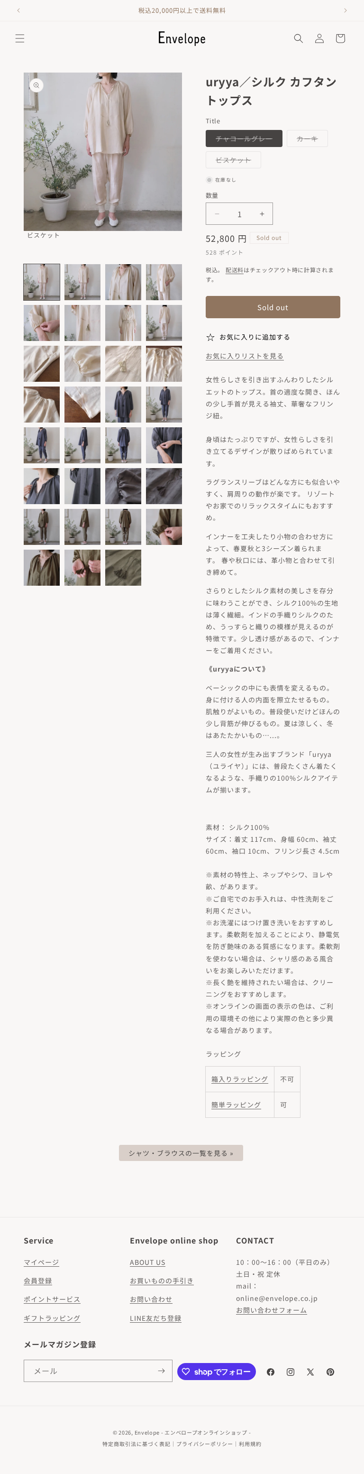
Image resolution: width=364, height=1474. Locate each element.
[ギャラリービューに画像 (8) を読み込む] (164, 323)
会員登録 (38, 1280)
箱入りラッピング (239, 1079)
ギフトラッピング (52, 1318)
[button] (19, 38)
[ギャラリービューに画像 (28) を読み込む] (164, 527)
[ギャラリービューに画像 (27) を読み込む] (123, 527)
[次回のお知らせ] (345, 10)
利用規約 (250, 1443)
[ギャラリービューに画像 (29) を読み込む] (42, 568)
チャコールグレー (247, 140)
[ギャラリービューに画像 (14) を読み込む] (82, 405)
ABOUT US (147, 1262)
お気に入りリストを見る (245, 355)
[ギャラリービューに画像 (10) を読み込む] (82, 364)
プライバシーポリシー (204, 1443)
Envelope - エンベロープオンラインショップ (191, 1432)
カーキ (311, 140)
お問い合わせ (151, 1299)
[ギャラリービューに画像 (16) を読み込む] (164, 405)
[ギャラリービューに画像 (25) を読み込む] (42, 527)
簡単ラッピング (236, 1104)
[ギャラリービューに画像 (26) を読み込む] (82, 527)
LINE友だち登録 (156, 1318)
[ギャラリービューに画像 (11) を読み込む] (123, 364)
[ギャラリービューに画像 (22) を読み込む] (82, 486)
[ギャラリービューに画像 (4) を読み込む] (164, 282)
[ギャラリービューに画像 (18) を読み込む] (82, 445)
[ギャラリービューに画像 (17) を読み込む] (42, 445)
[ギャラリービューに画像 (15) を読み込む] (123, 405)
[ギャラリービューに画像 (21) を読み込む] (42, 486)
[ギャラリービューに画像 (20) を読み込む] (164, 445)
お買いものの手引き (162, 1280)
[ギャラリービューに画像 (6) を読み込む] (82, 323)
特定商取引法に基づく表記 (136, 1443)
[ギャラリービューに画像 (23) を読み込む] (123, 486)
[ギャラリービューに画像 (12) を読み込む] (164, 364)
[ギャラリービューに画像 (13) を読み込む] (42, 405)
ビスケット (237, 161)
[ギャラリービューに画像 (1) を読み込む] (42, 282)
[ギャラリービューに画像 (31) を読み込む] (123, 568)
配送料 (235, 270)
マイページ (41, 1262)
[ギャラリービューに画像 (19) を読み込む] (123, 445)
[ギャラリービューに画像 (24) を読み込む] (164, 486)
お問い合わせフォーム (271, 1310)
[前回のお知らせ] (18, 10)
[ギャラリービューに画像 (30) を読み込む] (82, 568)
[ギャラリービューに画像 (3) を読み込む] (123, 282)
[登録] (161, 1371)
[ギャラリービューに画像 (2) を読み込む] (82, 282)
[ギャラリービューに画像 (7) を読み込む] (123, 323)
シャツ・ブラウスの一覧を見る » (181, 1153)
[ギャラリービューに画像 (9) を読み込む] (42, 364)
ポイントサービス (52, 1299)
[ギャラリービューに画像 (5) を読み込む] (42, 323)
